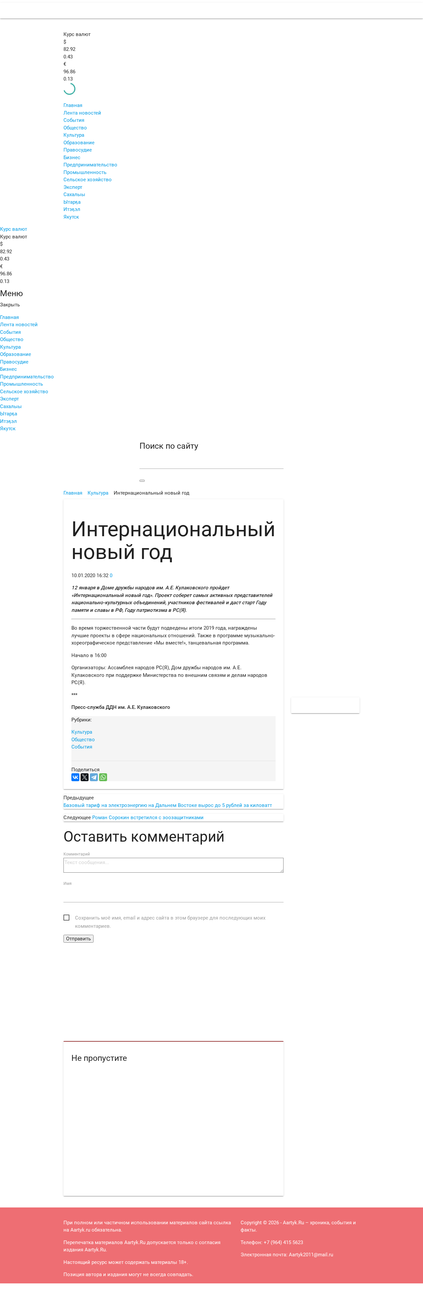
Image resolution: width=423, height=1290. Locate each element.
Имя (67, 883)
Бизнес (71, 157)
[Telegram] (94, 777)
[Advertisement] (173, 992)
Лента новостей (82, 113)
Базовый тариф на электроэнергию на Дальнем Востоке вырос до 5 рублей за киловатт (167, 805)
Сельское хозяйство (87, 180)
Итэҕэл (71, 209)
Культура (73, 135)
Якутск (71, 217)
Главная (72, 105)
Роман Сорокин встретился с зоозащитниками (148, 817)
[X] (85, 777)
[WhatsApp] (103, 777)
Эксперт (72, 187)
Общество (75, 128)
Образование (79, 143)
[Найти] (142, 481)
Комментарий (76, 854)
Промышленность (84, 172)
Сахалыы (74, 194)
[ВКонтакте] (75, 777)
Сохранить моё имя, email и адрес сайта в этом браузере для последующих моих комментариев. (170, 918)
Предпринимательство (90, 165)
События (73, 120)
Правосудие (77, 150)
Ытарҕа (72, 202)
